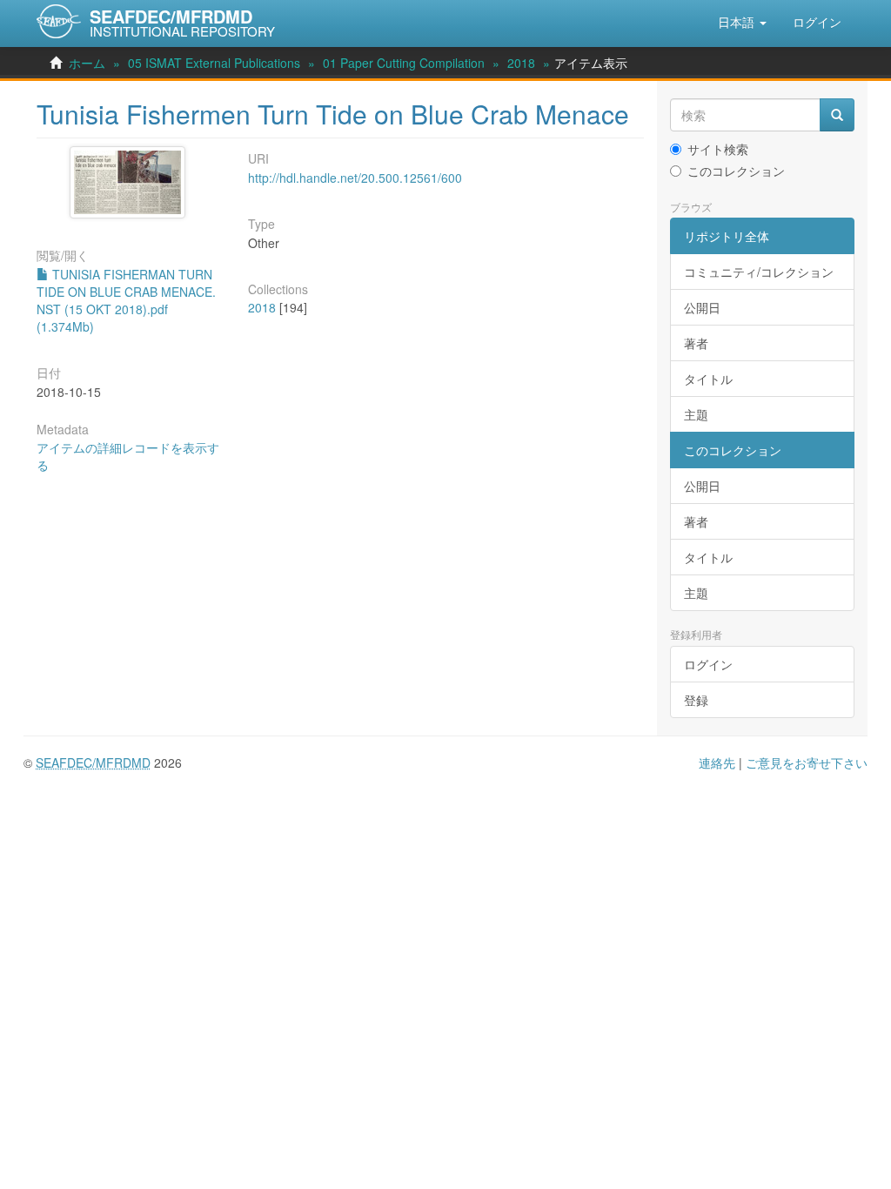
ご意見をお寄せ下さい (807, 762)
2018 (521, 62)
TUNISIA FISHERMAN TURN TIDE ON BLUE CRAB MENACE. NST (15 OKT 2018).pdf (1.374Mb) (126, 300)
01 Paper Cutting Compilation (404, 62)
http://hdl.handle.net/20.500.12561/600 (355, 177)
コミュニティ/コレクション (759, 271)
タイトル (708, 378)
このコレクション (736, 170)
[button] (742, 22)
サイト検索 (717, 149)
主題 (696, 414)
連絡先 (717, 762)
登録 (696, 700)
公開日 (702, 307)
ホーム (87, 62)
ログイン (708, 664)
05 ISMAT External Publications (214, 62)
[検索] (837, 114)
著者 (696, 343)
